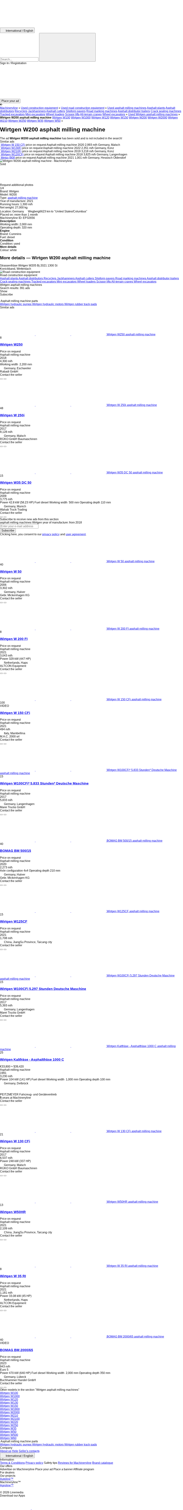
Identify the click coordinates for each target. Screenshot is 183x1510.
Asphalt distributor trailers (134, 111)
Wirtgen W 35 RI (13, 1276)
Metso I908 (8, 157)
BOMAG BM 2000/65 (16, 1350)
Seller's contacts (29, 1451)
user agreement (76, 534)
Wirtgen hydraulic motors (48, 304)
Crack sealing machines (166, 111)
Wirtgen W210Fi (11, 151)
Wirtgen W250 (17, 120)
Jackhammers (37, 111)
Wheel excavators (113, 114)
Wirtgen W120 (100, 117)
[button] (91, 82)
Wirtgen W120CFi (12, 154)
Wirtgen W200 (138, 117)
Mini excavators (35, 114)
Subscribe (7, 530)
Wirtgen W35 (35, 120)
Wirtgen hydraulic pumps (16, 304)
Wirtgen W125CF (13, 921)
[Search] (67, 47)
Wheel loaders (55, 114)
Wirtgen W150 (119, 117)
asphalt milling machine (23, 197)
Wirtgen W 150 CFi (13, 144)
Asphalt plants (156, 107)
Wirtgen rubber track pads (80, 304)
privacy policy (51, 534)
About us (5, 1451)
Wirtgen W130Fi (11, 148)
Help (15, 1451)
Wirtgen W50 (52, 120)
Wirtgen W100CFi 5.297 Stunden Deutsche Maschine (43, 989)
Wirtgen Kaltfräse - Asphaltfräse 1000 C (32, 1059)
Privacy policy (34, 1462)
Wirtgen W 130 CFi (15, 1141)
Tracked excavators (12, 114)
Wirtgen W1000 (81, 117)
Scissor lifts (72, 114)
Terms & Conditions (12, 1462)
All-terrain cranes (91, 114)
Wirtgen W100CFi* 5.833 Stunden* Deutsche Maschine (44, 783)
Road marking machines (101, 111)
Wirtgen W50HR (13, 1212)
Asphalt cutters (55, 111)
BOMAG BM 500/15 (15, 851)
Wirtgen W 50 (11, 571)
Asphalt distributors (31, 278)
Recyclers (21, 111)
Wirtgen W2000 (157, 117)
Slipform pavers (76, 111)
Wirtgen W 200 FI (14, 639)
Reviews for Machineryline (75, 1462)
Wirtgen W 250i (12, 415)
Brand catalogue (102, 1462)
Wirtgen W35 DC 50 (15, 482)
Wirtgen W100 (61, 117)
